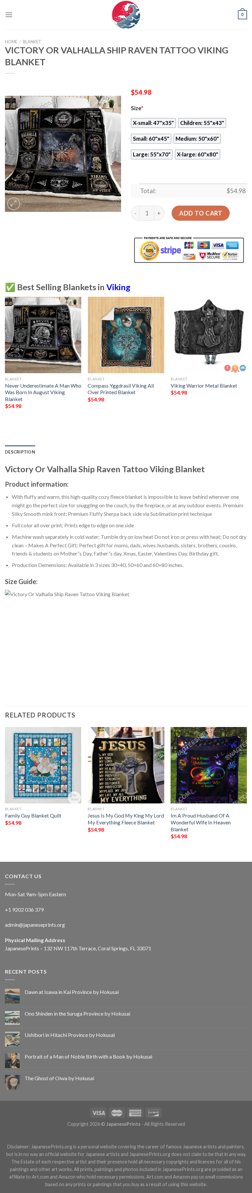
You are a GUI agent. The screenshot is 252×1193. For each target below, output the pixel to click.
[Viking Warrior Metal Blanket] (209, 335)
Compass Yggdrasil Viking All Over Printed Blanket (121, 388)
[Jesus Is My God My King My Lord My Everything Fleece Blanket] (126, 765)
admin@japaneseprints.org (35, 924)
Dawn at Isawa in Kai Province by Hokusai (72, 992)
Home (11, 41)
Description (20, 452)
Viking (118, 287)
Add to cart (200, 213)
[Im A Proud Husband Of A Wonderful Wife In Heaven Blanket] (209, 765)
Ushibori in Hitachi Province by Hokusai (70, 1035)
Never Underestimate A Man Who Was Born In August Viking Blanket (43, 392)
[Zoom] (13, 203)
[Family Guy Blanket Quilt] (43, 765)
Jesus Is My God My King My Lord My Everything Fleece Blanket (126, 818)
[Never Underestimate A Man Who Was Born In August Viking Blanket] (43, 335)
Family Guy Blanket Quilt (33, 815)
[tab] (20, 451)
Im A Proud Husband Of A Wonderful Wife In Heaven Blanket (201, 822)
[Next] (247, 362)
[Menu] (9, 15)
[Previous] (5, 362)
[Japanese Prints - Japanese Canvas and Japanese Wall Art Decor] (126, 15)
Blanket (32, 41)
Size (137, 108)
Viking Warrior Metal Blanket (204, 385)
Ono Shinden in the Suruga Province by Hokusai (77, 1013)
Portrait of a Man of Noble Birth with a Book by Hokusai (88, 1056)
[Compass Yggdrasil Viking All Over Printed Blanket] (126, 335)
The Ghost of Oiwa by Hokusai (59, 1078)
